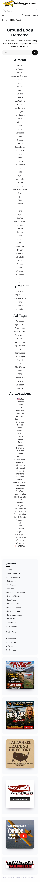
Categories (11, 581)
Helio (20, 157)
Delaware (20, 422)
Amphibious (20, 328)
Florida (20, 425)
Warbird (20, 388)
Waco (20, 267)
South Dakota (20, 517)
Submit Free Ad (13, 577)
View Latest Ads (14, 573)
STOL (20, 374)
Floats (20, 349)
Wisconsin (20, 540)
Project (20, 360)
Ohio (20, 500)
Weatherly (20, 274)
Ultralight (20, 257)
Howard (20, 161)
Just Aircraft (20, 165)
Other (20, 193)
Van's (20, 260)
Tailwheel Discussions (16, 592)
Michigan (20, 462)
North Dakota (20, 497)
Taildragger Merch (14, 615)
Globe (20, 143)
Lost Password (13, 626)
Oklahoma (20, 502)
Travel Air (20, 253)
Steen (20, 235)
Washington (20, 534)
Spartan (20, 228)
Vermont (20, 528)
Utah (20, 525)
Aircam (20, 72)
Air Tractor (20, 69)
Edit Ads (10, 588)
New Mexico (20, 488)
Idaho (20, 433)
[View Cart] (22, 15)
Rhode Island (20, 511)
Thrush (20, 250)
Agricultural (20, 324)
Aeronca (20, 65)
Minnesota (20, 465)
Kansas (20, 445)
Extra (20, 118)
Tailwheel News (13, 604)
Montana (20, 474)
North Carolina (20, 494)
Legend (20, 175)
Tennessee (20, 520)
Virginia (20, 531)
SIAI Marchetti (20, 221)
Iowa (20, 442)
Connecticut (20, 419)
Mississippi (20, 468)
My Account (11, 585)
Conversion (20, 342)
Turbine (20, 381)
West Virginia (20, 537)
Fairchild (20, 122)
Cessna (20, 97)
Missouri (20, 471)
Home (4, 20)
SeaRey (20, 218)
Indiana (20, 439)
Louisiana (20, 451)
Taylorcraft (20, 246)
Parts (20, 302)
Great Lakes (20, 147)
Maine (20, 453)
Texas (20, 523)
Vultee (20, 264)
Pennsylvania (20, 508)
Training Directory (14, 596)
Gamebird (20, 133)
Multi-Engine (20, 356)
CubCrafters (20, 101)
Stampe (20, 232)
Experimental (20, 115)
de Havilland (20, 108)
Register (34, 15)
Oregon (20, 505)
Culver (20, 104)
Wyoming (20, 543)
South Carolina (20, 514)
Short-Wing (20, 367)
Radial (20, 363)
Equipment (20, 291)
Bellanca (20, 86)
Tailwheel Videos (14, 607)
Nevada (20, 479)
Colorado (20, 416)
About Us (11, 619)
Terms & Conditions (8, 877)
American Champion (20, 76)
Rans (20, 211)
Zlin (20, 282)
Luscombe (20, 179)
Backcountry (20, 335)
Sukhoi (20, 243)
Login (27, 15)
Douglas (20, 111)
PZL (20, 207)
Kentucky (20, 448)
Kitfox (20, 168)
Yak (20, 278)
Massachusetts (20, 459)
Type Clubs (11, 600)
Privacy (18, 877)
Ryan (20, 214)
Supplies (20, 309)
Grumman (20, 150)
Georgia (20, 427)
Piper (20, 196)
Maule (20, 182)
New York (20, 491)
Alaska (20, 404)
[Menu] (3, 15)
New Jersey (20, 485)
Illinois (20, 436)
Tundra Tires (20, 377)
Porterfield (20, 204)
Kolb (20, 172)
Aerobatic (20, 321)
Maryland (20, 456)
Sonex (20, 225)
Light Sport (20, 353)
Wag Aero (20, 271)
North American (20, 189)
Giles (20, 136)
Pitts (20, 200)
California (20, 413)
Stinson (20, 239)
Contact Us (11, 622)
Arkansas (20, 410)
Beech (20, 83)
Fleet (20, 125)
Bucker (20, 94)
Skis (20, 370)
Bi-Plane (20, 338)
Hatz (20, 154)
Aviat (20, 79)
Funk (20, 129)
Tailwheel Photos (14, 611)
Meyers (20, 186)
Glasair (20, 140)
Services (20, 305)
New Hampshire (20, 482)
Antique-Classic (20, 331)
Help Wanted (20, 295)
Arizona (20, 407)
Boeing (20, 90)
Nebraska (20, 476)
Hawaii (20, 430)
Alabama (20, 402)
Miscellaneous (20, 298)
